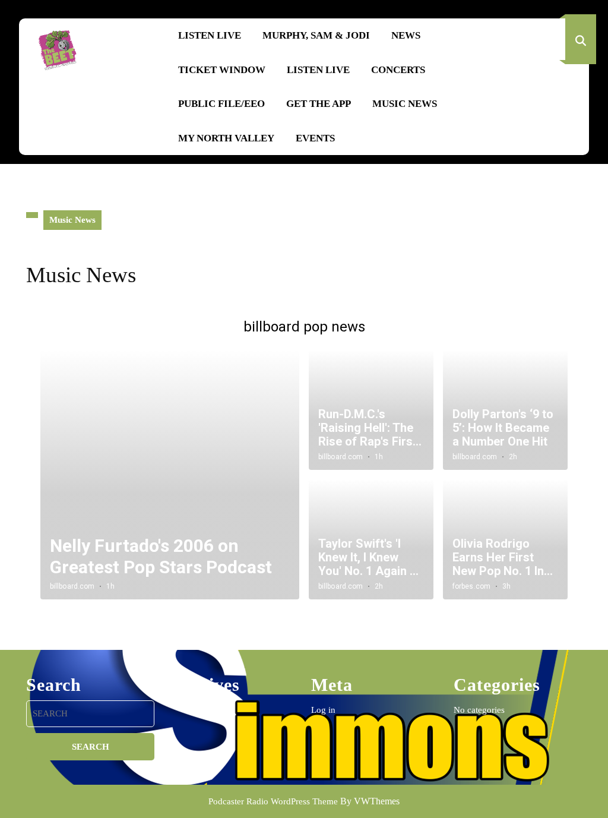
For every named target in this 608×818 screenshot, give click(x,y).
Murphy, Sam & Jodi (316, 35)
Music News (404, 103)
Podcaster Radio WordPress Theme (273, 801)
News (405, 35)
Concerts (398, 69)
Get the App (318, 103)
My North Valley (226, 138)
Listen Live (209, 35)
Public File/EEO (221, 103)
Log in (323, 710)
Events (315, 138)
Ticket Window (221, 69)
